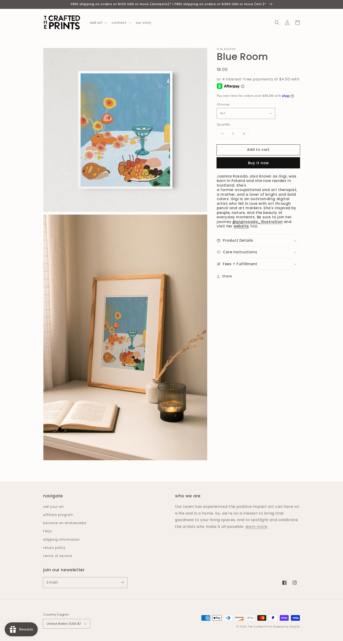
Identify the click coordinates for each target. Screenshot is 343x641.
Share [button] (227, 276)
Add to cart (258, 149)
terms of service (57, 556)
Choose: (223, 104)
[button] (277, 22)
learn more (256, 526)
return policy (54, 547)
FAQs (47, 531)
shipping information (61, 539)
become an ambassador (65, 523)
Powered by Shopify (286, 626)
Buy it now (258, 162)
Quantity (223, 124)
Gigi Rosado (226, 49)
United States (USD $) (64, 623)
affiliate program (58, 514)
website (241, 226)
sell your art (53, 506)
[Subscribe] (122, 582)
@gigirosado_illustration (257, 221)
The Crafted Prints (260, 626)
